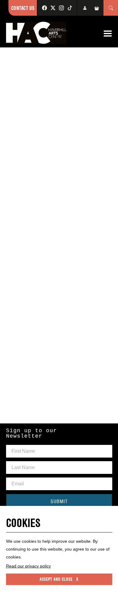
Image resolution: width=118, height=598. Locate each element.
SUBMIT (59, 501)
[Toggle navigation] (107, 33)
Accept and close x (59, 579)
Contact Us (22, 8)
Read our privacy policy (28, 566)
